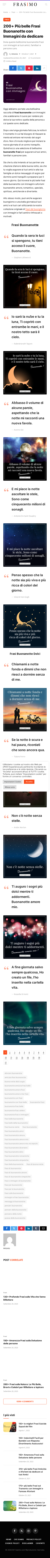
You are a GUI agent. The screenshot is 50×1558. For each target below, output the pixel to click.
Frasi (7, 20)
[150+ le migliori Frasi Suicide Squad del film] (9, 1427)
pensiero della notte (13, 1214)
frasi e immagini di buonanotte (18, 1181)
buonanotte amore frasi (15, 1090)
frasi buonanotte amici (14, 1131)
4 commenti (35, 58)
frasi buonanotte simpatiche (17, 1160)
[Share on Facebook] (13, 68)
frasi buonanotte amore (15, 1135)
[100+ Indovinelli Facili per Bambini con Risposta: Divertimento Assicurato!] (9, 1441)
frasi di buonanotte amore (16, 1172)
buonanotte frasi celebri (15, 1110)
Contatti (40, 1543)
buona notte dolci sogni (15, 1081)
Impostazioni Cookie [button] (12, 782)
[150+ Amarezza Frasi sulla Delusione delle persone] (25, 1321)
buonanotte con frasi (13, 1098)
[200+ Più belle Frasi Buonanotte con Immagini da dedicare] (25, 88)
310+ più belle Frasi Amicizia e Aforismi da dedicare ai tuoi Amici (32, 1472)
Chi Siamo (19, 1539)
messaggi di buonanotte (15, 1201)
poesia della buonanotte (15, 1218)
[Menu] (4, 4)
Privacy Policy (34, 1539)
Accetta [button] (29, 781)
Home (8, 1539)
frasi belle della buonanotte (16, 1123)
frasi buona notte (12, 1127)
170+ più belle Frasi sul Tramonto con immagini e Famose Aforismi (31, 1488)
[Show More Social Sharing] (44, 68)
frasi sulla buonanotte (14, 1193)
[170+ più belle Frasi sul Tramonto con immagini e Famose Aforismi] (9, 1489)
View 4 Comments (25, 1401)
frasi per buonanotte (13, 1185)
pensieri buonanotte (13, 1205)
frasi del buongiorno (35, 209)
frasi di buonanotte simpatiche (18, 1176)
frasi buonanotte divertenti (16, 1147)
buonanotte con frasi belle (16, 1102)
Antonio (14, 54)
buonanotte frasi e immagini (17, 1114)
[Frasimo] (25, 4)
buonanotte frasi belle (14, 1106)
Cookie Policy (12, 1543)
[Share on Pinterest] (29, 68)
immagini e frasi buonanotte (17, 1197)
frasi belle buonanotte (14, 1119)
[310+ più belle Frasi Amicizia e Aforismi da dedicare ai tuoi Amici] (9, 1472)
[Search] (46, 4)
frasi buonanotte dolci (14, 1152)
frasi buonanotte (30, 1127)
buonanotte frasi (37, 1102)
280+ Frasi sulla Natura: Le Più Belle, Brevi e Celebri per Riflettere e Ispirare (32, 1505)
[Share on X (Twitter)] (21, 68)
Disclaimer (27, 1543)
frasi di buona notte (35, 1164)
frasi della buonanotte (14, 1164)
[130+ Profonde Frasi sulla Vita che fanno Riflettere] (25, 1277)
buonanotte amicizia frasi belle (17, 1085)
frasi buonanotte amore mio (16, 1139)
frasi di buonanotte (13, 1168)
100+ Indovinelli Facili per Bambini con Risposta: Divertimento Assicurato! (31, 1441)
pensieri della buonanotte (15, 1210)
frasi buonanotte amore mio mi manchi (21, 1143)
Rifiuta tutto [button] (10, 787)
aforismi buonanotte (13, 1073)
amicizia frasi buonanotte (15, 1077)
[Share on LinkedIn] (37, 68)
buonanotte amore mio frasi (16, 1094)
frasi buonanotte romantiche (17, 1156)
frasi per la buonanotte (14, 1189)
